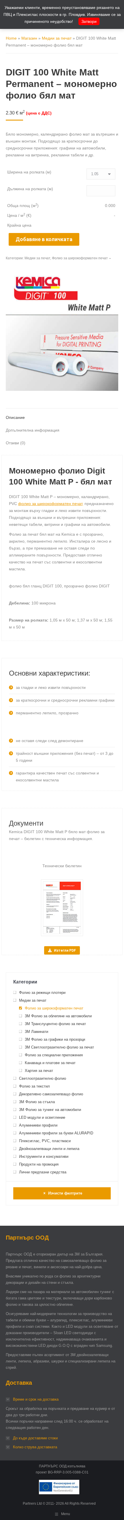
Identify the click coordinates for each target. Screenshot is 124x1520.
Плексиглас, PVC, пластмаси (45, 1141)
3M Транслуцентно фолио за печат (55, 1024)
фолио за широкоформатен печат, (50, 503)
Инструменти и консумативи (43, 1156)
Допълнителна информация (32, 430)
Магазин (29, 38)
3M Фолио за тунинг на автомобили (50, 1109)
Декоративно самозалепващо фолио (51, 1094)
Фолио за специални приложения (54, 1055)
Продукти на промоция (39, 1164)
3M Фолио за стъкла (37, 1102)
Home (11, 38)
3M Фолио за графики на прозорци (55, 1039)
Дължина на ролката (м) (30, 188)
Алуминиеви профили (38, 1125)
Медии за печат (57, 38)
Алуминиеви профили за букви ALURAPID (56, 1133)
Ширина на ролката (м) (29, 172)
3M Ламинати (36, 1031)
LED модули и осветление (42, 1117)
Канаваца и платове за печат (50, 1063)
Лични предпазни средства (42, 1172)
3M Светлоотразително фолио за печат (59, 1047)
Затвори (89, 21)
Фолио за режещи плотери (42, 992)
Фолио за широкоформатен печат (80, 258)
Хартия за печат (39, 1070)
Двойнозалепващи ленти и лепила (49, 1149)
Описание (15, 417)
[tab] (62, 414)
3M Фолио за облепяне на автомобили (58, 1016)
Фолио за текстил (34, 1086)
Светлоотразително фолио (42, 1078)
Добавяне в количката (44, 239)
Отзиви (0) (15, 443)
